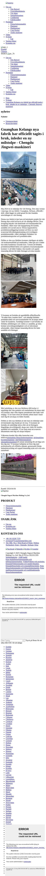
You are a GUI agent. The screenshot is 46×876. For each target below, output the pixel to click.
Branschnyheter (11, 123)
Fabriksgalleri (15, 20)
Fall (11, 39)
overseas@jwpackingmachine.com (18, 541)
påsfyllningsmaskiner (23, 440)
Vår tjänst (14, 13)
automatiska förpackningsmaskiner (20, 438)
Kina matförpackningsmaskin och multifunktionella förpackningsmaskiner (25, 570)
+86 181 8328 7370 (13, 539)
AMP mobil (23, 557)
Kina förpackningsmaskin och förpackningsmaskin (25, 567)
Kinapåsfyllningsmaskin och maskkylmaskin (22, 564)
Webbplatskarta (11, 557)
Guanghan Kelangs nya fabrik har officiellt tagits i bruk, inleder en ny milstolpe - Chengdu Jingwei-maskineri (24, 104)
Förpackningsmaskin (18, 24)
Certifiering (14, 18)
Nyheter (9, 37)
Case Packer (15, 30)
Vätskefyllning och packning (33, 562)
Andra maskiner (16, 33)
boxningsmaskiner (7, 440)
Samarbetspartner (16, 15)
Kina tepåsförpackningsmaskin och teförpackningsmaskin (19, 560)
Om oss (8, 7)
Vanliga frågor (11, 41)
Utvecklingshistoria (17, 11)
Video (8, 35)
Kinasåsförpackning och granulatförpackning (22, 566)
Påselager (13, 26)
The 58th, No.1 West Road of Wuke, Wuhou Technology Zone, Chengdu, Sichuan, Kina (22, 544)
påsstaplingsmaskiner (9, 442)
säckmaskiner (38, 438)
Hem (7, 98)
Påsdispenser (15, 28)
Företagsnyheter (12, 121)
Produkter (9, 22)
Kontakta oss (10, 43)
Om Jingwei (14, 9)
